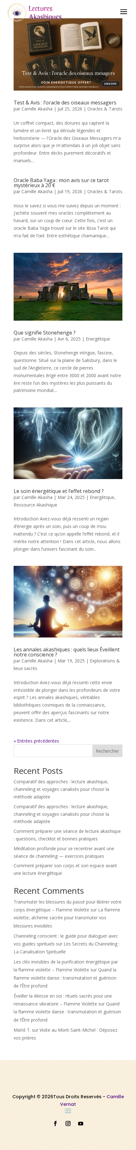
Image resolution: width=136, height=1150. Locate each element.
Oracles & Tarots (104, 109)
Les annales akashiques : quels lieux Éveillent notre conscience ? (67, 652)
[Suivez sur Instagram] (68, 1123)
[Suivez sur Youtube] (81, 1123)
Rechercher (107, 751)
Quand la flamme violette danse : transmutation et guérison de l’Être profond (65, 977)
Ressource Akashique (35, 505)
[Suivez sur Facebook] (55, 1123)
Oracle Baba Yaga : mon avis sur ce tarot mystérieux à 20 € (61, 183)
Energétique (98, 339)
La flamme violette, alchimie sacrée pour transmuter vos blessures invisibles (67, 917)
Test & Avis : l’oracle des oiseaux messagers (65, 102)
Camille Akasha (37, 109)
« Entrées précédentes (36, 741)
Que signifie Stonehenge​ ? (45, 332)
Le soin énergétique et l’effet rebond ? (59, 491)
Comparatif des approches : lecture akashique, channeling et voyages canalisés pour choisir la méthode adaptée (61, 789)
